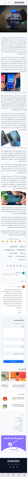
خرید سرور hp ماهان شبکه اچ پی (17, 427)
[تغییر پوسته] (6, 3)
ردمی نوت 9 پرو (19, 40)
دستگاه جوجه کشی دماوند (18, 425)
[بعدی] (2, 369)
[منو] (4, 3)
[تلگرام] (17, 467)
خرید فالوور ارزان (20, 420)
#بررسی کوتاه (22, 253)
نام (23, 339)
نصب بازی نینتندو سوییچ (18, 428)
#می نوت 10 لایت (22, 259)
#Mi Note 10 (22, 246)
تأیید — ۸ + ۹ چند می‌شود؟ (19, 354)
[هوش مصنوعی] (9, 3)
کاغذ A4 (21, 423)
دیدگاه (22, 326)
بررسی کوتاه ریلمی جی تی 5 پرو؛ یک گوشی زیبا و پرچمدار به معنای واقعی (18, 398)
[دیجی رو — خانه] (19, 2)
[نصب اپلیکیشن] (10, 467)
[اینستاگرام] (13, 467)
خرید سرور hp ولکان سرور (18, 417)
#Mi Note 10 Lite (14, 246)
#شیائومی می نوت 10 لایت (20, 256)
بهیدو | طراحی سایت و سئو (18, 429)
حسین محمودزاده (18, 22)
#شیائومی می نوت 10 (13, 253)
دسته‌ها (24, 472)
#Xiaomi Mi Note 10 (21, 250)
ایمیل (22, 346)
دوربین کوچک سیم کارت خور (18, 421)
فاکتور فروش (20, 431)
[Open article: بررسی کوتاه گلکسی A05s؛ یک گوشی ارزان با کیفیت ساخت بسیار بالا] (5, 406)
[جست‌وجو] (11, 3)
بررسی (14, 10)
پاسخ (19, 312)
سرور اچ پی (20, 424)
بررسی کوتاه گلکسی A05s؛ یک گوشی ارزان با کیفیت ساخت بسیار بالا (18, 405)
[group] (13, 381)
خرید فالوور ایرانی (20, 419)
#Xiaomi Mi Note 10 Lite (9, 250)
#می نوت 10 (10, 256)
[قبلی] (5, 369)
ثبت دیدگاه (13, 361)
